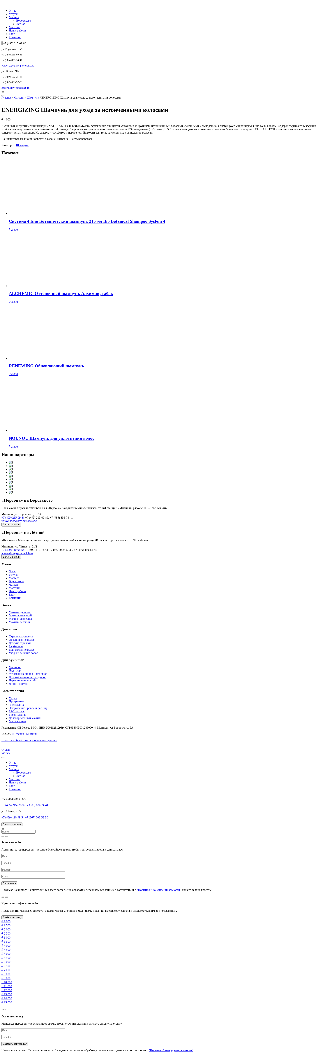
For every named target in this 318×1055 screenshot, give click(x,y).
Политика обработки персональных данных (29, 740)
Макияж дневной (20, 612)
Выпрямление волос (21, 649)
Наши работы (17, 30)
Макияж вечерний (20, 615)
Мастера (14, 17)
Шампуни (33, 97)
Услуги (13, 13)
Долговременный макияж (25, 718)
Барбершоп (16, 646)
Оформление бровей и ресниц (28, 708)
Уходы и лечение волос (23, 653)
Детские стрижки (20, 643)
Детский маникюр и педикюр (27, 677)
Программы (16, 701)
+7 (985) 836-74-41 (36, 804)
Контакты (15, 37)
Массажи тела (17, 721)
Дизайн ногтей (18, 683)
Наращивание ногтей (22, 680)
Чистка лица (16, 704)
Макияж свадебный (21, 618)
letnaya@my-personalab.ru (15, 87)
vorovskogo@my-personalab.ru (17, 65)
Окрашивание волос (21, 639)
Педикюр (15, 670)
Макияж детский (19, 622)
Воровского (23, 20)
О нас (12, 10)
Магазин (14, 27)
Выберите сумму (12, 917)
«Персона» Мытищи (25, 733)
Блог (12, 33)
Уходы (13, 698)
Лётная (20, 23)
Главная (6, 97)
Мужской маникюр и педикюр (28, 673)
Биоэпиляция (17, 714)
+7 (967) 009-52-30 (36, 817)
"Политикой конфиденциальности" (159, 889)
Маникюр (15, 667)
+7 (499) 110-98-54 (13, 549)
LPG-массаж (16, 711)
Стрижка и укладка (21, 636)
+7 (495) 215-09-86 (13, 517)
